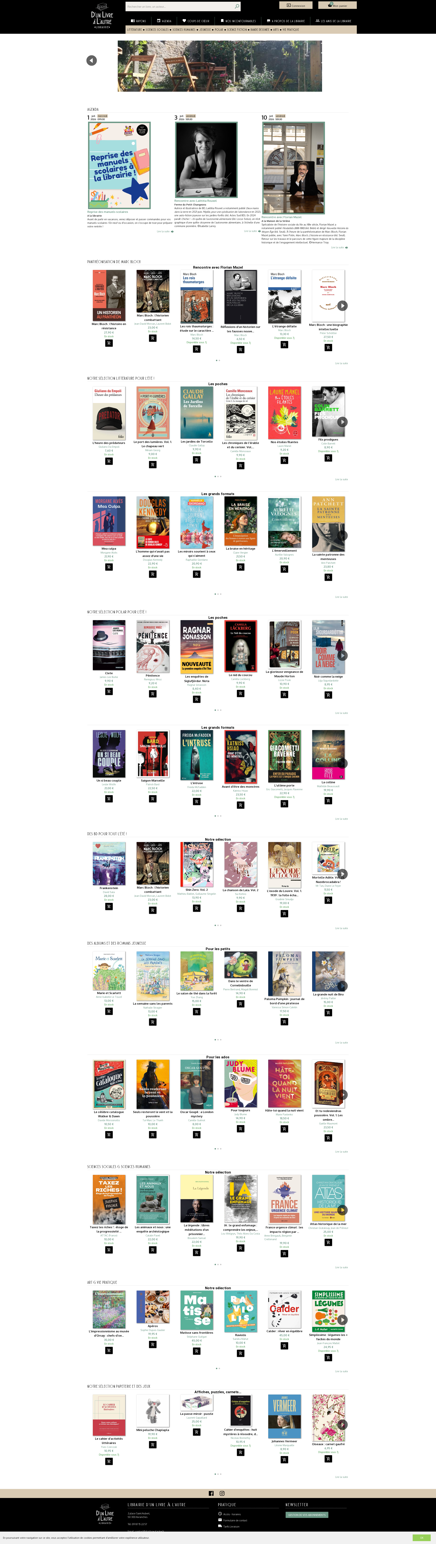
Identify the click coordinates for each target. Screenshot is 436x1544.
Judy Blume (241, 1114)
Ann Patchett (328, 562)
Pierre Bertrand (231, 989)
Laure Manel (284, 445)
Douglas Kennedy (152, 559)
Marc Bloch (197, 334)
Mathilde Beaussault (328, 786)
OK (421, 1537)
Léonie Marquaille (284, 1445)
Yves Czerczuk (109, 1446)
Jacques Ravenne (293, 789)
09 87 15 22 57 (139, 1524)
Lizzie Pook (284, 680)
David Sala (109, 892)
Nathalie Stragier (152, 1007)
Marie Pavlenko (284, 1114)
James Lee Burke (109, 677)
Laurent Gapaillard (197, 1417)
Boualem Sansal (197, 1238)
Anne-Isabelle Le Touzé (109, 996)
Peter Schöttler (328, 333)
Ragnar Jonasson (196, 684)
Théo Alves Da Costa (248, 1233)
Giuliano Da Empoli (109, 446)
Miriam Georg (152, 450)
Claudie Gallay (197, 445)
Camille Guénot (196, 1120)
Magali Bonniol (249, 989)
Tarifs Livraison (228, 1526)
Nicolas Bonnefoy (240, 1437)
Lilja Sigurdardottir (328, 680)
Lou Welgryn (228, 1233)
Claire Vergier (240, 552)
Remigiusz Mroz (153, 679)
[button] (346, 70)
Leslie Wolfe (109, 784)
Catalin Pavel (153, 1235)
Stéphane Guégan (197, 1336)
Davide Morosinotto (109, 1120)
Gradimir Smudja (284, 899)
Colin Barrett (328, 443)
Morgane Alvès (109, 552)
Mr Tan (320, 885)
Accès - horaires (229, 1514)
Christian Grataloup (319, 1228)
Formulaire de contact (232, 1520)
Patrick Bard (152, 784)
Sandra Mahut (240, 1338)
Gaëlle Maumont (328, 1123)
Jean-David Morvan (144, 323)
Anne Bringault (272, 1235)
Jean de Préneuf (339, 1228)
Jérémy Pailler (328, 998)
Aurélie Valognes (284, 554)
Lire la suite (165, 231)
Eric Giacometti (274, 789)
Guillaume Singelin (205, 893)
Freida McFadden (197, 787)
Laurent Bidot (163, 323)
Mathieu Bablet (185, 893)
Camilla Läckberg (240, 679)
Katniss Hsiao (240, 790)
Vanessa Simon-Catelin (284, 1007)
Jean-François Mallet (328, 1343)
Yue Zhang (197, 997)
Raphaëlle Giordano (197, 559)
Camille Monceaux (240, 451)
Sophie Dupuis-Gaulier (153, 1330)
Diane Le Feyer (333, 885)
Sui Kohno (240, 893)
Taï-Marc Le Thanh (153, 1120)
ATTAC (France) (108, 1235)
